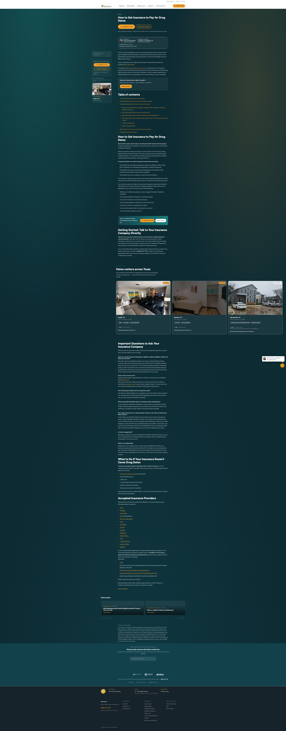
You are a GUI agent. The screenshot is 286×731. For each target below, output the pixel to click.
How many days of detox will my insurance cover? (136, 112)
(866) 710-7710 (180, 6)
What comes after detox (150, 720)
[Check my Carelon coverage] (166, 664)
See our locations (123, 588)
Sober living (147, 713)
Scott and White (124, 544)
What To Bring (169, 708)
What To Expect (170, 1)
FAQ (167, 706)
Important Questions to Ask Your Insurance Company (135, 104)
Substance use (141, 6)
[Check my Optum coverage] (143, 664)
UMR (121, 538)
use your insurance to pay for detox (136, 68)
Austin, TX (125, 704)
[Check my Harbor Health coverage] (108, 664)
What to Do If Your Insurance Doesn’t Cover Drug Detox (135, 129)
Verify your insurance (144, 26)
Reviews (183, 1)
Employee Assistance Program (128, 474)
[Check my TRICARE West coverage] (160, 674)
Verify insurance (161, 220)
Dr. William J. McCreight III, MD (145, 40)
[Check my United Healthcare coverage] (143, 669)
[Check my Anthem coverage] (108, 669)
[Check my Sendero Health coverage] (148, 674)
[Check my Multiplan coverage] (120, 669)
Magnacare (123, 533)
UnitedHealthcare (125, 541)
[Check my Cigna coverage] (131, 669)
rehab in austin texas (129, 64)
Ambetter (122, 510)
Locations (150, 6)
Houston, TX (126, 706)
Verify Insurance (125, 86)
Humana (122, 527)
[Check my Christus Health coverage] (125, 674)
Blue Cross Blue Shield (126, 519)
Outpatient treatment (149, 711)
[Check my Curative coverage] (154, 664)
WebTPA (122, 547)
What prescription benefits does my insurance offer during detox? (140, 115)
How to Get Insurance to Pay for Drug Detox (132, 98)
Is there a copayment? (128, 123)
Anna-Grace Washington (130, 40)
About (177, 1)
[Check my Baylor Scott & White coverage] (137, 674)
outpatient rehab (129, 384)
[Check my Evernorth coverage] (120, 664)
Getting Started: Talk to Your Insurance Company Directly (136, 101)
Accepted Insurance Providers (128, 132)
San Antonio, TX (127, 708)
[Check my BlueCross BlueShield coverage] (154, 669)
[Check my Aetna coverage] (177, 669)
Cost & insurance (160, 6)
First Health (123, 524)
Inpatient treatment (149, 708)
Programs (121, 6)
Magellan (122, 530)
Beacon (122, 516)
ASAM (121, 562)
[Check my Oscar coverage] (131, 664)
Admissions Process (171, 704)
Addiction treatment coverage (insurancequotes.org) (134, 570)
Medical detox (148, 706)
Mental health (130, 6)
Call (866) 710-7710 (127, 26)
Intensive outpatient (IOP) (151, 715)
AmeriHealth (123, 513)
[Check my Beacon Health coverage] (166, 669)
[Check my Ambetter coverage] (177, 664)
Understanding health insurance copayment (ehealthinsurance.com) (138, 573)
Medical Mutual (124, 536)
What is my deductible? (128, 126)
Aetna (121, 507)
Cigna (121, 521)
